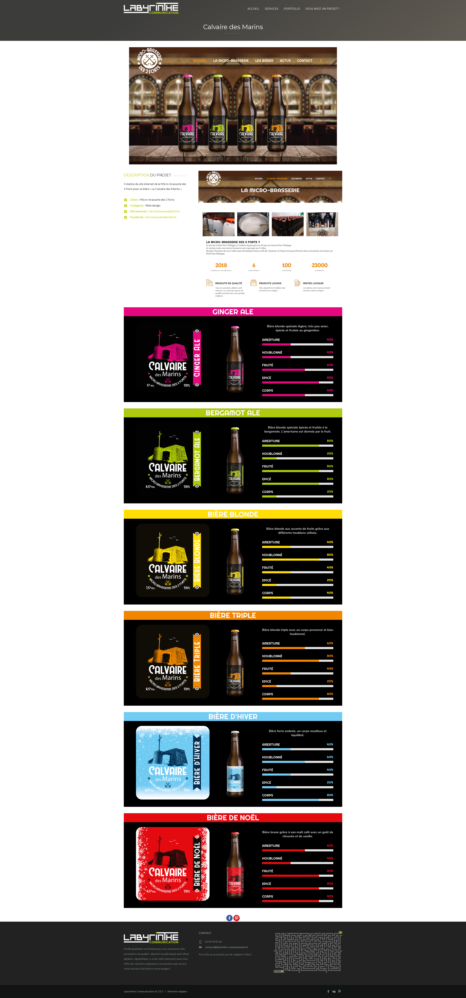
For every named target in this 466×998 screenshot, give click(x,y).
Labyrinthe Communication (139, 991)
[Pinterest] (236, 918)
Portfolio (292, 8)
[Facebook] (229, 918)
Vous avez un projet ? (322, 8)
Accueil (253, 8)
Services (271, 8)
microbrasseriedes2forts (164, 211)
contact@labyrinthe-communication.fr (226, 947)
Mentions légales (177, 991)
